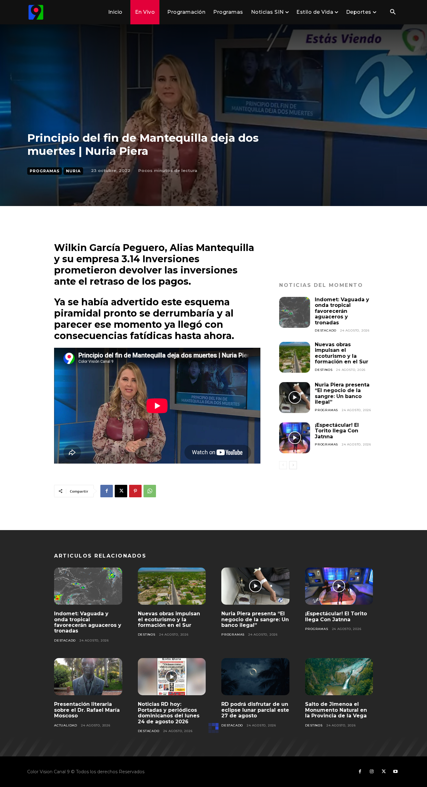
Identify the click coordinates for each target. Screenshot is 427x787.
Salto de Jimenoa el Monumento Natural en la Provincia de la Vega (336, 710)
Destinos (323, 370)
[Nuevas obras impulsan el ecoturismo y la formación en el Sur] (294, 357)
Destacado (325, 330)
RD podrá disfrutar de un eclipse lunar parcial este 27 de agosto (255, 710)
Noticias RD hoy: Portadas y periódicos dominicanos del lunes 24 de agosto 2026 (168, 712)
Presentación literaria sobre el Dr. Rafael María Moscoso (87, 710)
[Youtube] (395, 771)
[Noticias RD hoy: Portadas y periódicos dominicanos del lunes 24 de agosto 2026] (172, 677)
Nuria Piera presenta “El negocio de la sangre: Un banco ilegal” (342, 393)
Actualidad (65, 725)
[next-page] (293, 465)
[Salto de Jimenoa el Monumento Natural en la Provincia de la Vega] (339, 677)
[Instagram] (371, 771)
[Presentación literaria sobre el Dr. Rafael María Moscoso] (88, 677)
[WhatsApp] (149, 491)
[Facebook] (106, 491)
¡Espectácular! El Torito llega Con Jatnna (337, 431)
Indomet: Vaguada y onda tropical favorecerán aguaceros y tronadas (342, 311)
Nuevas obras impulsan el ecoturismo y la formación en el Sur (341, 353)
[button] (392, 12)
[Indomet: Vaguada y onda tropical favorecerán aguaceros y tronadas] (294, 312)
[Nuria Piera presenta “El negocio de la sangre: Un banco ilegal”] (294, 397)
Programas (44, 171)
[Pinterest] (135, 491)
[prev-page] (283, 465)
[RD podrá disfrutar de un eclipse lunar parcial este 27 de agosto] (255, 677)
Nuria (73, 171)
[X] (121, 491)
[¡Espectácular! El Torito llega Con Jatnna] (294, 437)
